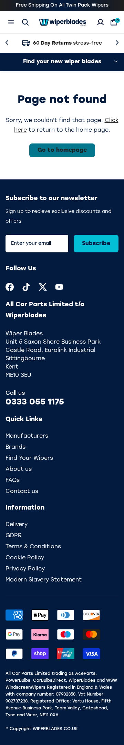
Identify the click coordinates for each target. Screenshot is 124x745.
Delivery (17, 525)
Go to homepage (62, 150)
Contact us (22, 491)
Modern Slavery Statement (44, 580)
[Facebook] (10, 287)
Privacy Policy (25, 569)
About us (19, 469)
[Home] (62, 22)
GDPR (14, 536)
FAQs (13, 480)
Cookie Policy (25, 558)
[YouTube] (59, 287)
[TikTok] (26, 287)
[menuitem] (10, 287)
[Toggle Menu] (11, 22)
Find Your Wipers (29, 458)
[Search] (25, 22)
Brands (15, 447)
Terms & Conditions (33, 547)
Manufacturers (27, 436)
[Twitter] (43, 287)
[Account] (100, 22)
